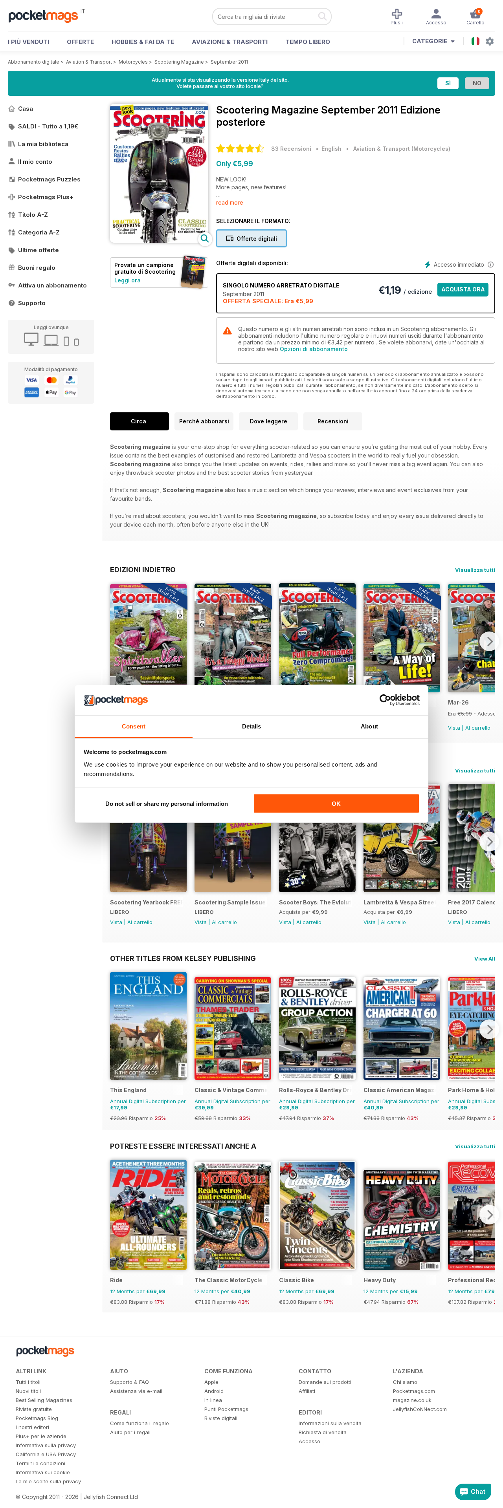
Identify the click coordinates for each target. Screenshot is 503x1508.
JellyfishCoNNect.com (420, 1409)
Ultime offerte (38, 250)
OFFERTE (80, 42)
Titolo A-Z (33, 214)
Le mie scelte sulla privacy (48, 1481)
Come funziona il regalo (139, 1423)
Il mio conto (35, 161)
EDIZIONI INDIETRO (143, 569)
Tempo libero (307, 42)
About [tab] (369, 726)
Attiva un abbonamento (52, 285)
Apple (211, 1382)
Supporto (32, 303)
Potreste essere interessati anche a (183, 1146)
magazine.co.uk (412, 1400)
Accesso (309, 1441)
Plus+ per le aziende (41, 1436)
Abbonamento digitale (33, 62)
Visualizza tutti (475, 570)
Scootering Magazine (179, 62)
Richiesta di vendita (323, 1432)
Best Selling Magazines (44, 1400)
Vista (454, 728)
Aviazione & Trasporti (230, 42)
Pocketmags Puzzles (49, 179)
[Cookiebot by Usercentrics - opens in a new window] (385, 700)
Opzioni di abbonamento (314, 349)
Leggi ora (127, 280)
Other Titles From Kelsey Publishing (183, 958)
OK (336, 803)
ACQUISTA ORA (463, 289)
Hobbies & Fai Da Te (143, 42)
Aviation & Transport (89, 62)
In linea (213, 1400)
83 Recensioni (291, 148)
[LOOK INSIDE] (159, 240)
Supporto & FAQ (129, 1382)
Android (214, 1391)
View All (484, 958)
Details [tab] (251, 726)
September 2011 (229, 62)
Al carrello (477, 728)
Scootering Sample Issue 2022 (231, 902)
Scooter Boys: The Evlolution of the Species (315, 902)
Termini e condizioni (40, 1463)
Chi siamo (405, 1382)
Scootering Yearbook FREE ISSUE (146, 902)
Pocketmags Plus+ (45, 197)
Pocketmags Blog (37, 1418)
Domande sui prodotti (325, 1382)
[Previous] (116, 641)
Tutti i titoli (28, 1382)
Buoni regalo (36, 267)
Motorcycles (133, 62)
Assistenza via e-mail (136, 1391)
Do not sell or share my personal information (166, 803)
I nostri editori (32, 1427)
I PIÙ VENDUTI (28, 42)
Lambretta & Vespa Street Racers (399, 902)
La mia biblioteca (43, 144)
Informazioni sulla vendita (330, 1423)
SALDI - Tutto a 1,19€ (48, 126)
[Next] (489, 641)
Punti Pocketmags (226, 1409)
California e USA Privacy (46, 1454)
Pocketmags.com (414, 1391)
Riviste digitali (220, 1418)
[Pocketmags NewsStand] (47, 16)
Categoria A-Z (39, 232)
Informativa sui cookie (43, 1472)
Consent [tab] (133, 726)
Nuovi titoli (28, 1391)
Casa (25, 108)
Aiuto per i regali (130, 1432)
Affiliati (307, 1391)
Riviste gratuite (34, 1409)
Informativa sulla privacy (46, 1445)
